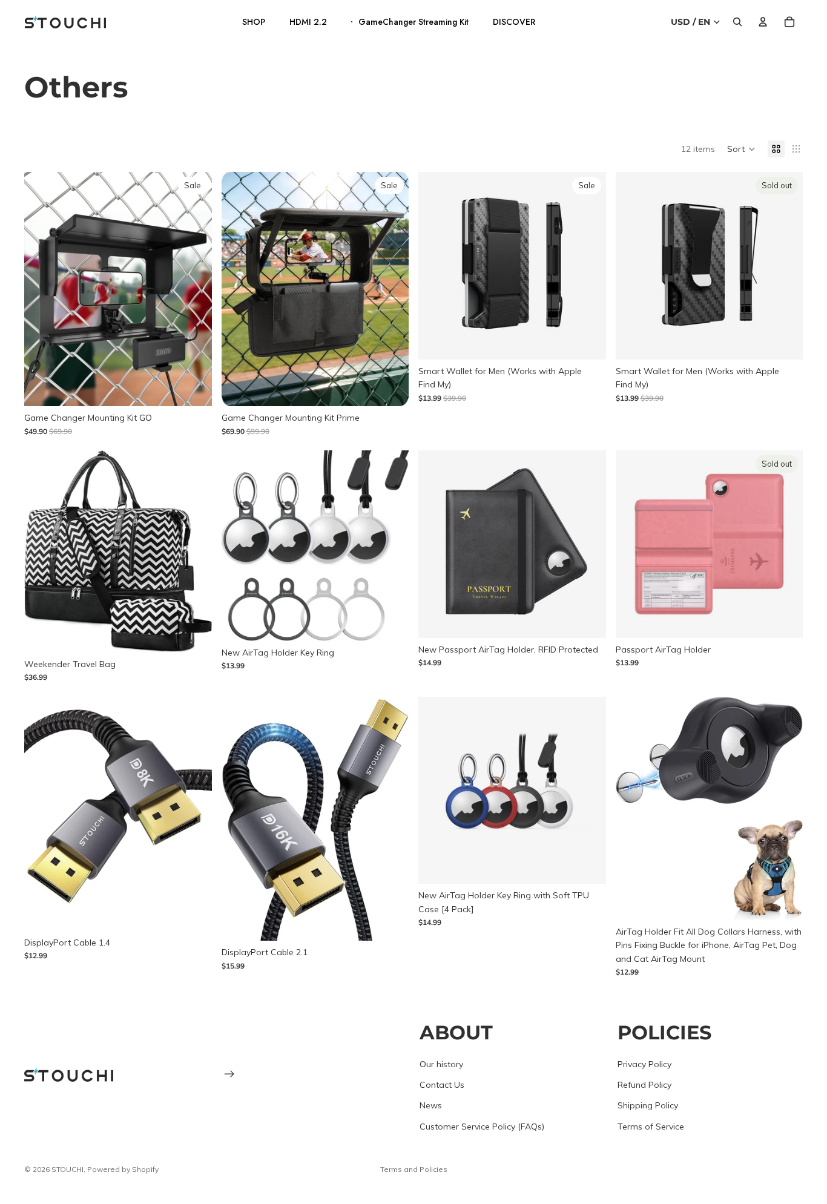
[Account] (763, 21)
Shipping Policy (648, 1105)
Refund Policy (644, 1084)
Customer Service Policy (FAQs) (482, 1125)
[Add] (390, 387)
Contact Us (442, 1084)
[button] (741, 149)
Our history (441, 1063)
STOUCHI (67, 1169)
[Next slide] (194, 289)
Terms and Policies (413, 1169)
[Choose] (193, 387)
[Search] (737, 21)
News (431, 1105)
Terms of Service (651, 1125)
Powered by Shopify (123, 1169)
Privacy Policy (644, 1063)
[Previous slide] (42, 289)
